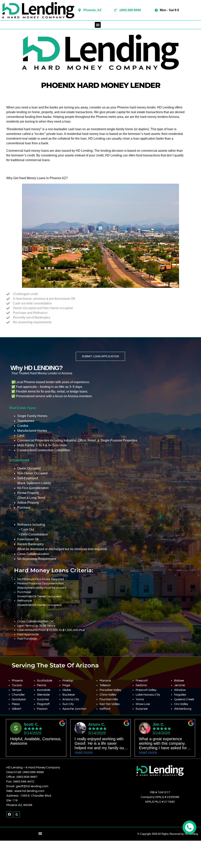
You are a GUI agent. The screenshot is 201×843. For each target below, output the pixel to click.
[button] (98, 25)
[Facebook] (9, 814)
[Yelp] (17, 814)
